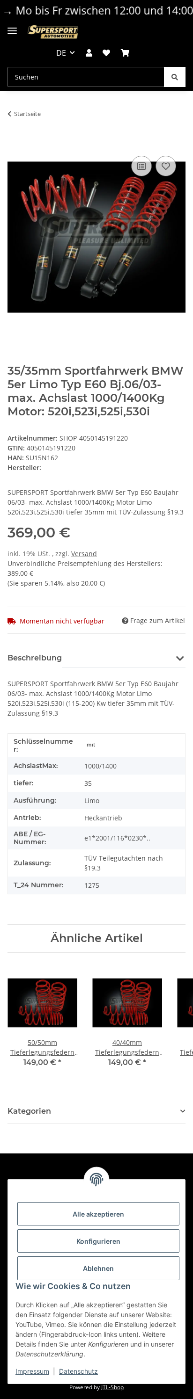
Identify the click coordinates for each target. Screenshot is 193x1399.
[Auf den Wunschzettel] (166, 166)
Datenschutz (78, 1371)
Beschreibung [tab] (34, 657)
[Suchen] (175, 77)
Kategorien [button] (29, 1111)
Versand (84, 553)
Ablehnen (98, 1268)
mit (91, 744)
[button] (89, 52)
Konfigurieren (98, 1241)
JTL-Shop (112, 1387)
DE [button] (61, 53)
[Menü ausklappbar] (12, 27)
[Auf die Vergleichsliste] (141, 166)
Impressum (32, 1371)
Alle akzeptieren (98, 1214)
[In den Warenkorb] (14, 143)
